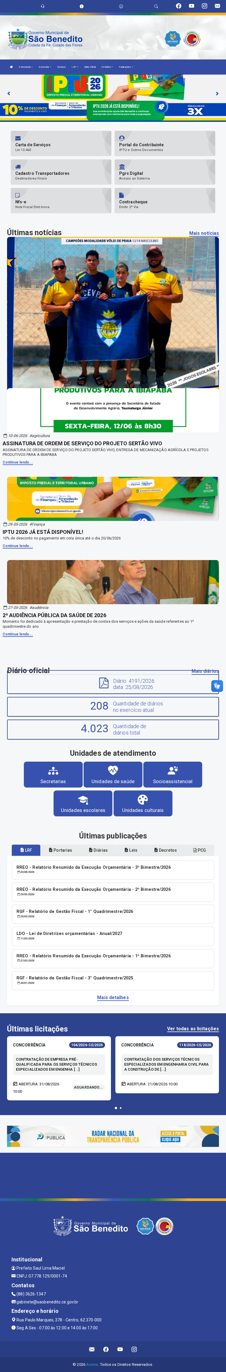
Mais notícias (204, 233)
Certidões (107, 67)
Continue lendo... (18, 462)
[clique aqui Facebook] (106, 1349)
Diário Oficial (90, 67)
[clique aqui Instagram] (134, 1349)
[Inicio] (11, 66)
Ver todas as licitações (193, 1029)
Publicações (125, 67)
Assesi (92, 1364)
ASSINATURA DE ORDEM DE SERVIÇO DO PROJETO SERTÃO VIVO (82, 443)
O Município (25, 67)
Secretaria (44, 67)
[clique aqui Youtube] (120, 1349)
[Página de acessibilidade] (121, 6)
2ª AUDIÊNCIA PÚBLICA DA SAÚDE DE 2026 (54, 615)
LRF (74, 67)
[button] (116, 1108)
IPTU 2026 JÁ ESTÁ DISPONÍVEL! (43, 532)
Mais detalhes (113, 997)
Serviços (61, 67)
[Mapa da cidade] (113, 1175)
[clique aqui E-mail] (92, 1349)
